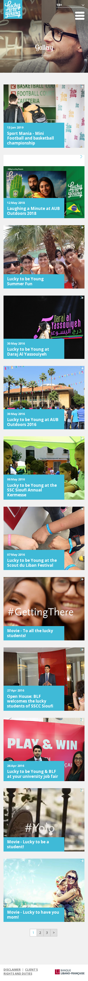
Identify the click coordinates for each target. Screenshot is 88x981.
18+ (59, 5)
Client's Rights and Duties (21, 972)
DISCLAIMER (12, 970)
